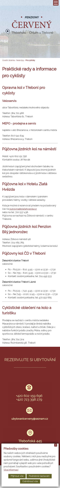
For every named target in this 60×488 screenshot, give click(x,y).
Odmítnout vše (30, 481)
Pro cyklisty (30, 60)
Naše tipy (20, 60)
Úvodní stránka (8, 60)
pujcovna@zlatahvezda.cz (23, 209)
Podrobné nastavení (39, 476)
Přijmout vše (17, 476)
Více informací (11, 470)
